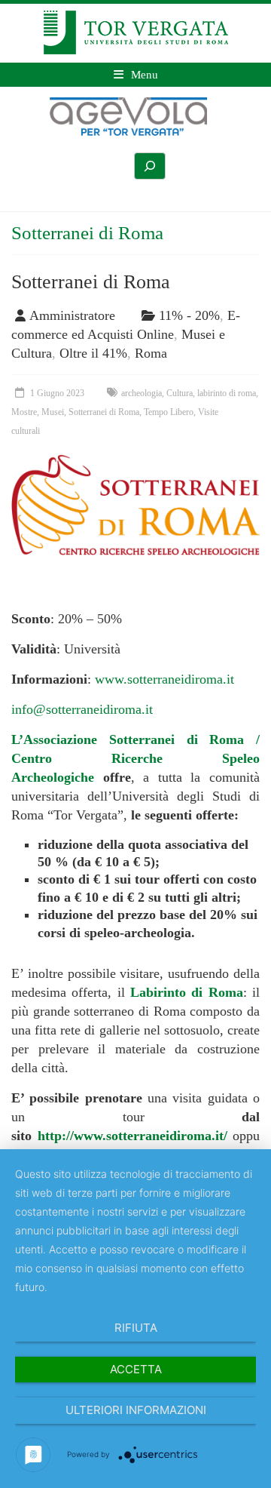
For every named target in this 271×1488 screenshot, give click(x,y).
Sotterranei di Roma (90, 282)
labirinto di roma (226, 393)
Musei (52, 412)
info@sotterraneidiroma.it (82, 709)
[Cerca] (150, 166)
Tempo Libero (168, 412)
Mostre (24, 412)
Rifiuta (135, 1327)
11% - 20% (189, 315)
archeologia (141, 393)
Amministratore (72, 315)
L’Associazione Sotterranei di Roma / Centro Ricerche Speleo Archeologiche (135, 758)
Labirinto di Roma (186, 992)
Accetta (136, 1369)
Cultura (179, 393)
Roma (151, 353)
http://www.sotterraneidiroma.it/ (132, 1135)
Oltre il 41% (93, 353)
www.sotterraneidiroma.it (164, 679)
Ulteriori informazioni (135, 1410)
